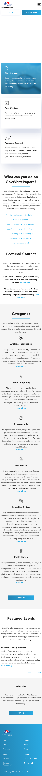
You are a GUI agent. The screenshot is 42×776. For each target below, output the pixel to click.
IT (9, 234)
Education (28, 229)
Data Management (14, 229)
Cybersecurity (28, 224)
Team (26, 745)
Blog (26, 749)
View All (20, 367)
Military (15, 234)
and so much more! (21, 243)
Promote (23, 282)
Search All (21, 598)
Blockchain (29, 215)
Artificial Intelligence (14, 215)
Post (4, 745)
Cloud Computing (13, 224)
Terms (5, 755)
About (26, 741)
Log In (10, 12)
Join (31, 12)
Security (26, 238)
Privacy (6, 759)
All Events (5, 666)
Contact (27, 755)
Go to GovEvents (30, 759)
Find (4, 741)
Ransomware (15, 238)
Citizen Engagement (20, 220)
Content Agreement (7, 764)
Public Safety (26, 234)
